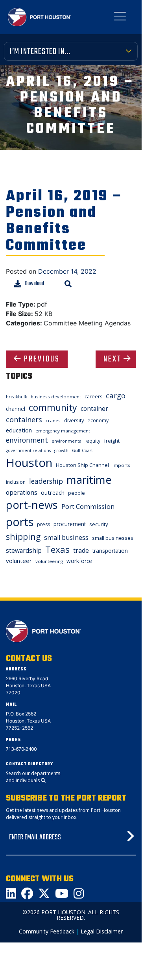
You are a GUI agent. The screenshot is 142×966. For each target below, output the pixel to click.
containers (24, 419)
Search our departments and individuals (33, 777)
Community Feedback (46, 931)
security (98, 524)
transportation (110, 550)
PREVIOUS (42, 359)
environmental (67, 441)
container (94, 408)
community (53, 407)
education (19, 430)
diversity (74, 420)
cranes (53, 420)
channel (15, 408)
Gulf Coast (82, 450)
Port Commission (87, 506)
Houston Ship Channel (82, 464)
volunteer (19, 561)
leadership (46, 481)
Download (34, 283)
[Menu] (120, 17)
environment (27, 440)
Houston (29, 462)
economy (98, 420)
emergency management (62, 431)
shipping (23, 536)
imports (121, 465)
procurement (69, 524)
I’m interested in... (40, 51)
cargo (115, 395)
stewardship (24, 550)
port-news (32, 505)
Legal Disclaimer (102, 931)
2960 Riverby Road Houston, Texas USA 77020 (28, 685)
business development (56, 396)
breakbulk (16, 396)
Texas (57, 549)
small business (66, 537)
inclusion (16, 482)
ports (19, 521)
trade (81, 550)
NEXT (112, 359)
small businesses (112, 537)
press (43, 524)
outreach (53, 492)
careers (93, 396)
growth (61, 450)
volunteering (49, 561)
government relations (28, 450)
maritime (89, 479)
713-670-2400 (21, 749)
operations (21, 492)
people (76, 493)
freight (112, 440)
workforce (79, 561)
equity (93, 441)
